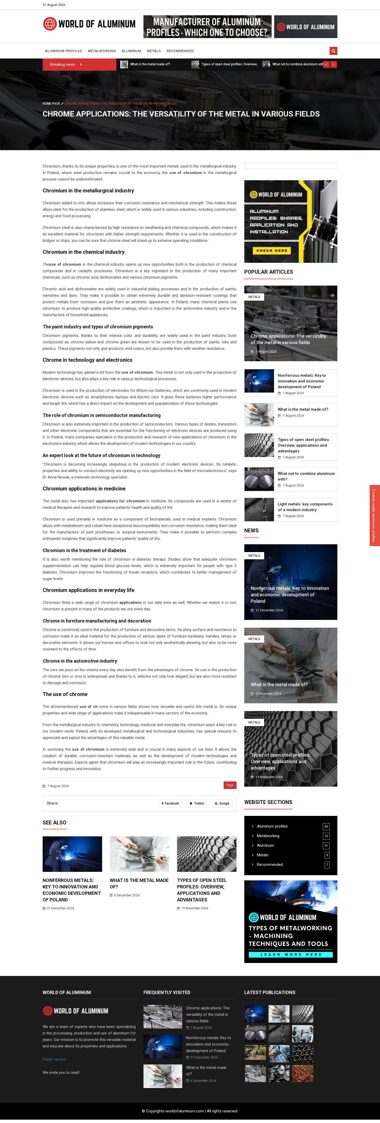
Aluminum (131, 51)
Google (224, 803)
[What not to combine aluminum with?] (195, 64)
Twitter (199, 803)
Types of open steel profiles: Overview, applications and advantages (304, 445)
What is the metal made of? (303, 409)
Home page (52, 103)
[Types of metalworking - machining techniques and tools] (290, 921)
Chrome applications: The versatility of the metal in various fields (208, 1014)
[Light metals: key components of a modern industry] (266, 64)
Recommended (180, 51)
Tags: (230, 785)
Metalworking (102, 51)
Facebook (172, 803)
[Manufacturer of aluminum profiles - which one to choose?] (240, 26)
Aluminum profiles (63, 51)
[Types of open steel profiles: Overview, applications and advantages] (124, 64)
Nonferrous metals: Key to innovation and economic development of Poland (302, 381)
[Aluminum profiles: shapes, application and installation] (290, 221)
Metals (154, 51)
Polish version (54, 1059)
